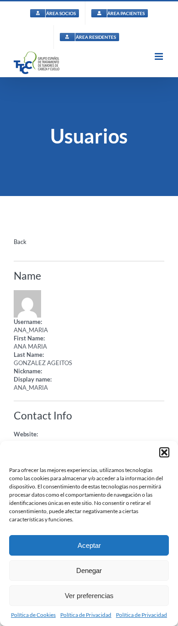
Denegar (89, 570)
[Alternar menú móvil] (159, 56)
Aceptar (89, 545)
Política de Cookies (33, 614)
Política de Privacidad (85, 614)
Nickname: (28, 371)
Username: (28, 321)
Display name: (33, 379)
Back (20, 241)
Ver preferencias (89, 595)
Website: (26, 434)
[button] (164, 452)
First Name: (29, 338)
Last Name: (29, 354)
